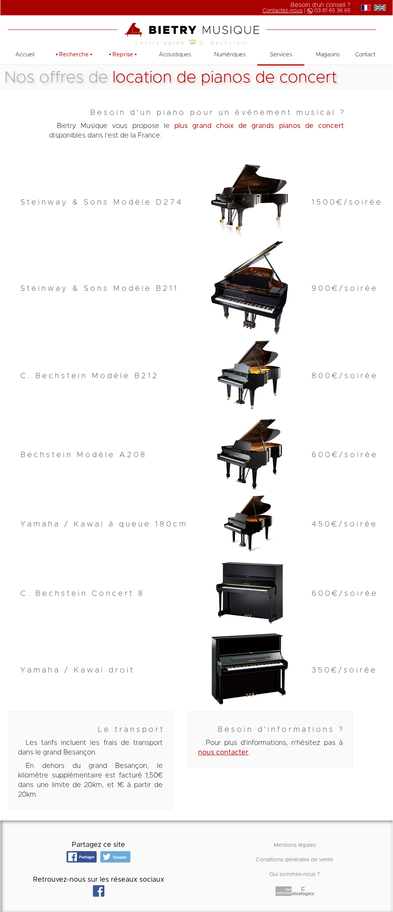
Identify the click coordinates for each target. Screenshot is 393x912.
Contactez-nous (282, 10)
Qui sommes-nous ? (294, 874)
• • (74, 54)
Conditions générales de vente (294, 860)
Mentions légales (295, 845)
